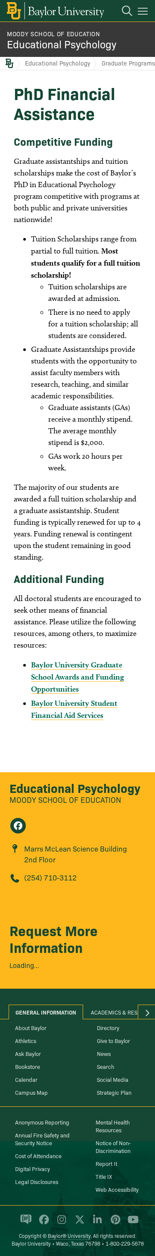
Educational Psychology (61, 44)
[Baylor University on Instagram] (60, 1223)
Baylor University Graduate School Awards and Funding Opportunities (77, 676)
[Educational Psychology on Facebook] (18, 825)
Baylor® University (69, 1235)
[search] (122, 12)
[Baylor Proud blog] (24, 1223)
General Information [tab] (46, 1012)
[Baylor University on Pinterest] (114, 1223)
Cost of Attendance (38, 1155)
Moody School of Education (53, 33)
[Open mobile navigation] (144, 12)
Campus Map (31, 1092)
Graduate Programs (128, 63)
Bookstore (27, 1066)
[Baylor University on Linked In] (96, 1223)
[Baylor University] (55, 11)
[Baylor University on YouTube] (131, 1223)
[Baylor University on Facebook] (42, 1223)
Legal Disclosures (36, 1181)
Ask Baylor (28, 1053)
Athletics (25, 1040)
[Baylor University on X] (78, 1223)
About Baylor (30, 1027)
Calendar (26, 1079)
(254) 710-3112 (50, 877)
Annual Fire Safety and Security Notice (42, 1138)
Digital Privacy (32, 1168)
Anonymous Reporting (42, 1122)
